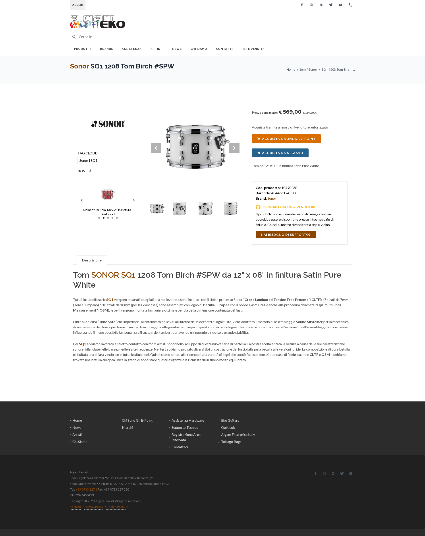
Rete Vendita (253, 49)
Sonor (79, 66)
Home (291, 69)
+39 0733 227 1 (86, 489)
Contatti (224, 49)
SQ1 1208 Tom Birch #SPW (338, 69)
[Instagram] (311, 5)
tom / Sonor (308, 69)
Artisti (157, 49)
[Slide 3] (108, 218)
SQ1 (128, 274)
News (177, 49)
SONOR (105, 274)
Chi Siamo (199, 49)
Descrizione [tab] (92, 260)
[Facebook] (302, 5)
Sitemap (75, 507)
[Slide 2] (103, 218)
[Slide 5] (117, 218)
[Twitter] (331, 5)
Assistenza (132, 49)
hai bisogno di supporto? (286, 234)
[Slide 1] (99, 218)
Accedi (77, 4)
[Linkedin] (321, 5)
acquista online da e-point (289, 138)
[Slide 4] (112, 218)
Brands (106, 49)
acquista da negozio (282, 153)
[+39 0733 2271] (350, 5)
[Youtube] (341, 5)
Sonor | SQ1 (88, 160)
